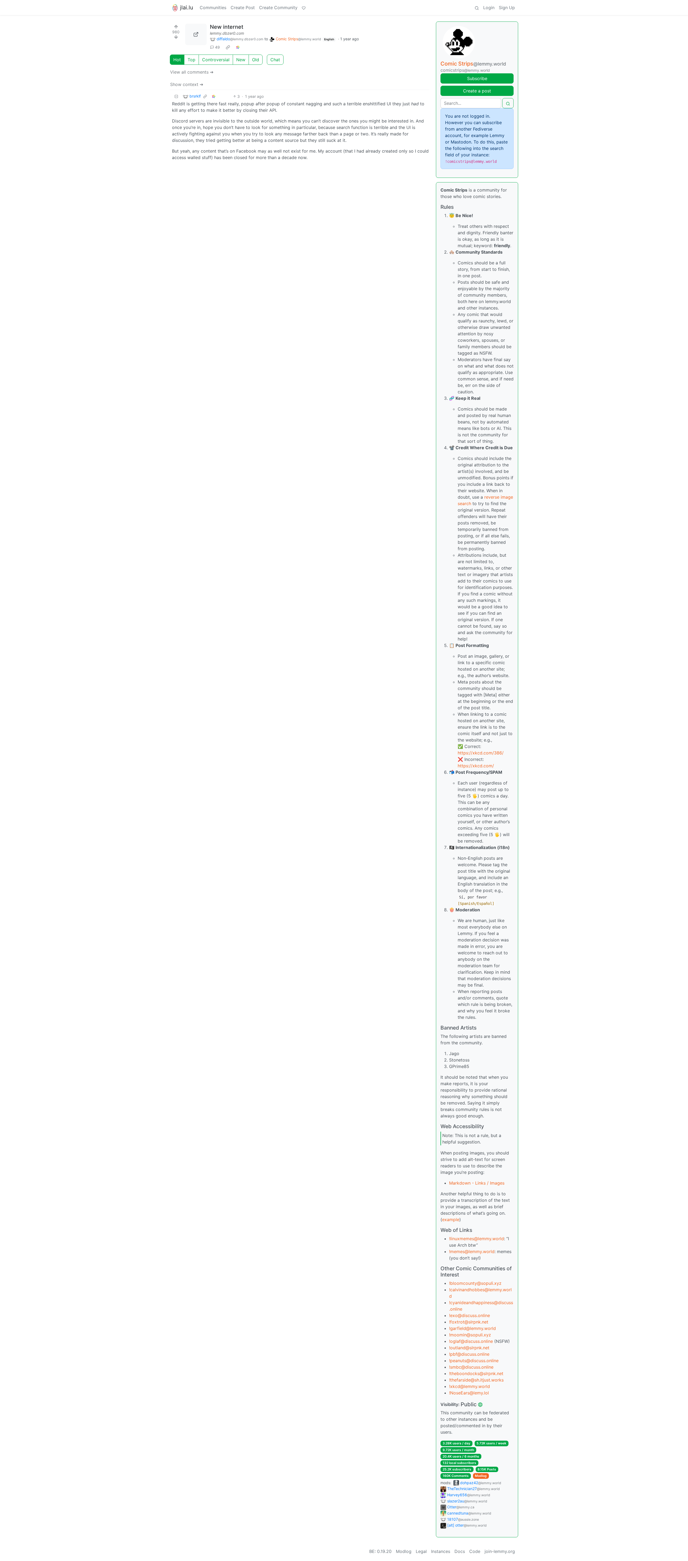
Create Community (278, 7)
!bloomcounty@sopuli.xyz (475, 1283)
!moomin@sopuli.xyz (470, 1334)
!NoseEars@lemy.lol (469, 1392)
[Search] (476, 7)
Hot (177, 59)
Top (191, 59)
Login (488, 7)
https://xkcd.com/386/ (481, 753)
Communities (213, 7)
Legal (421, 1551)
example (450, 1219)
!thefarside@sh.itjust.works (476, 1380)
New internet (226, 27)
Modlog (481, 1476)
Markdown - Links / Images (476, 1183)
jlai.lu (186, 7)
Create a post (477, 90)
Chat (275, 59)
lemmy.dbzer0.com (227, 33)
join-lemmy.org (500, 1551)
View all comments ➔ (191, 72)
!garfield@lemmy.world (472, 1328)
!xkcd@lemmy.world (469, 1386)
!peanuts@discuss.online (474, 1360)
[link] (228, 47)
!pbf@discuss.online (469, 1354)
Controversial (216, 59)
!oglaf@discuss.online (471, 1341)
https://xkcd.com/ (476, 765)
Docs (459, 1551)
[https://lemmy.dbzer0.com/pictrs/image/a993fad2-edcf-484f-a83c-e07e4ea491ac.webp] (196, 34)
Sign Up (507, 7)
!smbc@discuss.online (471, 1367)
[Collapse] (176, 96)
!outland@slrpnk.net (469, 1347)
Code (474, 1551)
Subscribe (477, 78)
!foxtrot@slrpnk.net (468, 1322)
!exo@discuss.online (469, 1315)
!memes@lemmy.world (471, 1251)
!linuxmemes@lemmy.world (476, 1238)
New (240, 59)
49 (217, 47)
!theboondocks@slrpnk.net (476, 1373)
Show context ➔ (186, 84)
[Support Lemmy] (304, 7)
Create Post (243, 7)
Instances (440, 1551)
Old (255, 59)
